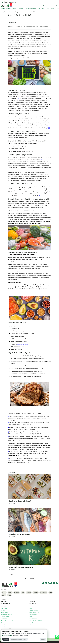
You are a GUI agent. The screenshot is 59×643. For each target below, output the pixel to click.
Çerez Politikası (4, 622)
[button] (52, 5)
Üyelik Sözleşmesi (33, 614)
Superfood (29, 592)
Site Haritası (3, 624)
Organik (10, 592)
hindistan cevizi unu (22, 344)
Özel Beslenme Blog (12, 12)
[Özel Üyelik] (44, 5)
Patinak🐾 (3, 626)
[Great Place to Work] (11, 5)
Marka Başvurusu (33, 622)
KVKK (31, 616)
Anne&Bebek (16, 592)
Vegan (23, 592)
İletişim (31, 608)
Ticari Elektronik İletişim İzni (7, 620)
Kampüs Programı (33, 626)
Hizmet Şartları (4, 618)
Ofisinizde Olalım (33, 624)
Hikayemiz (3, 610)
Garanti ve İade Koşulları (34, 612)
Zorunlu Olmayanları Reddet (18, 639)
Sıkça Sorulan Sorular (34, 610)
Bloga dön (30, 578)
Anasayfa (2, 12)
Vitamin (3, 595)
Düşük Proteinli (43, 592)
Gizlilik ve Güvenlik (5, 616)
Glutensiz (4, 592)
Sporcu (50, 592)
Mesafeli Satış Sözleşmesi (6, 614)
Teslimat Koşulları (4, 612)
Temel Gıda (35, 592)
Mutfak (9, 595)
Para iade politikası (33, 618)
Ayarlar (43, 639)
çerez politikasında (7, 635)
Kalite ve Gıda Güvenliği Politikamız (37, 620)
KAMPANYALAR (4, 608)
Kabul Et (6, 639)
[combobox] (30, 2)
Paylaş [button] (12, 574)
